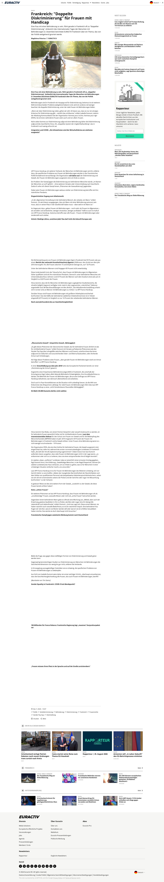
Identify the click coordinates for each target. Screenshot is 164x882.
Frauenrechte (93, 712)
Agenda (21, 839)
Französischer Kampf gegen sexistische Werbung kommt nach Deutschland (59, 515)
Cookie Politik (41, 875)
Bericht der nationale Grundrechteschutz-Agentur (55, 262)
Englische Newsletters (59, 856)
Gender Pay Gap (38, 715)
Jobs (107, 3)
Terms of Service (70, 878)
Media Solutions (24, 826)
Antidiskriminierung (46, 712)
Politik (69, 3)
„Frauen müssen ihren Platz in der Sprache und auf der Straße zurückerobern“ (60, 666)
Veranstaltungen (25, 832)
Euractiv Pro (87, 826)
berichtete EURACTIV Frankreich (54, 96)
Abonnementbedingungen (82, 875)
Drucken (36, 719)
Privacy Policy (57, 878)
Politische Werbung (58, 839)
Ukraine (63, 3)
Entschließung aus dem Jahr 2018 (49, 366)
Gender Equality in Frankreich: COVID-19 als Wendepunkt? (53, 584)
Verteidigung (76, 3)
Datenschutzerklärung (27, 875)
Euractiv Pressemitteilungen (61, 835)
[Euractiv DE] (12, 3)
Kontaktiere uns (56, 829)
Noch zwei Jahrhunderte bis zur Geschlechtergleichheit (52, 302)
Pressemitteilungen (26, 842)
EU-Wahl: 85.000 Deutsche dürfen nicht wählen (49, 391)
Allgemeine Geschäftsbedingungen (59, 875)
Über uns (54, 826)
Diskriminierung (72, 712)
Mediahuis (54, 832)
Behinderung (60, 712)
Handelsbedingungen (101, 875)
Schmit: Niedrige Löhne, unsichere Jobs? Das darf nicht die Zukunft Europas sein (61, 219)
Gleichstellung (51, 715)
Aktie (44, 719)
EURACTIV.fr (52, 38)
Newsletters (96, 3)
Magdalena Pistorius (38, 38)
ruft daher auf (74, 176)
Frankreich (83, 712)
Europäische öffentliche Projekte (30, 829)
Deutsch (156, 3)
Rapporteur (85, 3)
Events (103, 3)
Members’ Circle (24, 845)
